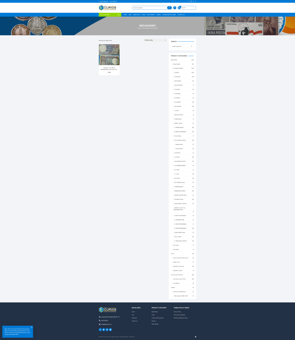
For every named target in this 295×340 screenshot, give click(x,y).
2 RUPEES (177, 89)
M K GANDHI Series (179, 182)
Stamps (158, 14)
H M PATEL (177, 153)
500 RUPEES (177, 106)
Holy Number (179, 148)
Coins (143, 14)
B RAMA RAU (178, 119)
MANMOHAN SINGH (179, 191)
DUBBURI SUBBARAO (180, 131)
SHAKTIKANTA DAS (179, 232)
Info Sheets (176, 283)
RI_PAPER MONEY (178, 68)
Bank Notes (136, 14)
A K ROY (176, 110)
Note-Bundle (150, 14)
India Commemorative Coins (180, 258)
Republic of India (177, 270)
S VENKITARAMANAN (180, 224)
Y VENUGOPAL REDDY (180, 241)
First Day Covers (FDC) (179, 279)
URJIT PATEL (178, 236)
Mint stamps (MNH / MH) (181, 296)
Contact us (181, 14)
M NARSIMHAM (178, 186)
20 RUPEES (177, 93)
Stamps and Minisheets (179, 291)
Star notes (176, 245)
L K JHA (176, 174)
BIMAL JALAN (178, 123)
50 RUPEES (177, 102)
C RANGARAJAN (178, 127)
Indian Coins (176, 262)
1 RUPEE (176, 72)
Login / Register (104, 1)
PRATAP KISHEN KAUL (180, 195)
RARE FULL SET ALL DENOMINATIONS (179, 208)
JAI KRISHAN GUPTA (180, 161)
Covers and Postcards (169, 14)
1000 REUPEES (178, 85)
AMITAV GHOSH (178, 115)
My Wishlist (114, 1)
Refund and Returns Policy (181, 318)
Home (125, 14)
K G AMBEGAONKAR (180, 165)
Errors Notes (177, 136)
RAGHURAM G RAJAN (180, 203)
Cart (133, 315)
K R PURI (176, 169)
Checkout (134, 318)
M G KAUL (177, 178)
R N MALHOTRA (178, 199)
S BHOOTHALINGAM (180, 215)
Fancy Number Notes (180, 140)
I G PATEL (177, 157)
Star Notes (176, 249)
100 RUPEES (177, 81)
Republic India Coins (178, 266)
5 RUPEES (177, 98)
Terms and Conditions (179, 315)
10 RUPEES (177, 76)
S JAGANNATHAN (179, 220)
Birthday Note (179, 144)
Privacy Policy (177, 311)
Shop (130, 14)
